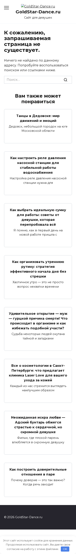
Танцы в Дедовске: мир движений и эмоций (38, 118)
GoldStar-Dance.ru (38, 12)
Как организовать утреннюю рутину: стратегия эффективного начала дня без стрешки (38, 269)
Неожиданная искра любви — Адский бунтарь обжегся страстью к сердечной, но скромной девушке (38, 425)
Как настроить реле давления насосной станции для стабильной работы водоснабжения (38, 165)
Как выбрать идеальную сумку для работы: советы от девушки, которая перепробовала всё (38, 217)
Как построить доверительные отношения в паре (38, 471)
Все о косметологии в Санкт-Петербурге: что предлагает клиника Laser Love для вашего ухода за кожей (38, 373)
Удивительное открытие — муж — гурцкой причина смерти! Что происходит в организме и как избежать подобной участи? (38, 321)
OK (65, 549)
